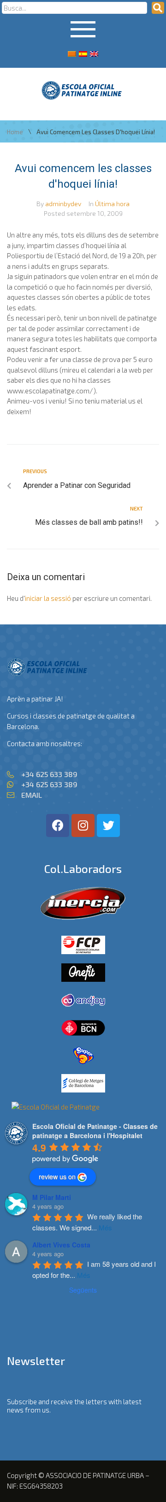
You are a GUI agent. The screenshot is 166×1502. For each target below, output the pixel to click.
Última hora (112, 204)
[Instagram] (83, 825)
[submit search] (158, 8)
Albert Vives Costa (61, 1244)
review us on (57, 1176)
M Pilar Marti (51, 1197)
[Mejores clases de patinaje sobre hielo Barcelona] (56, 1107)
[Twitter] (108, 825)
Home (15, 132)
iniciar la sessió (48, 598)
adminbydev (63, 204)
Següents (83, 1289)
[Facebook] (57, 825)
